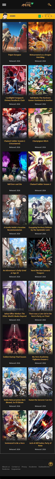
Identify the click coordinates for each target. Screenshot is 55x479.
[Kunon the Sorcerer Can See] (40, 382)
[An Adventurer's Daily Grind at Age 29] (14, 253)
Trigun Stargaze (14, 55)
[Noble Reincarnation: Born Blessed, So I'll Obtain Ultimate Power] (14, 382)
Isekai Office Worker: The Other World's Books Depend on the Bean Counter (15, 316)
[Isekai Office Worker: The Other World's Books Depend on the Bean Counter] (14, 296)
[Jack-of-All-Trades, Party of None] (40, 425)
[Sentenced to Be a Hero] (14, 425)
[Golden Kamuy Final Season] (14, 339)
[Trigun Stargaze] (14, 37)
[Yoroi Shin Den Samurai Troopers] (40, 253)
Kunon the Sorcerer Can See (40, 400)
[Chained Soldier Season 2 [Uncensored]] (14, 123)
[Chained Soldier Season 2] (40, 166)
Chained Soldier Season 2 (40, 184)
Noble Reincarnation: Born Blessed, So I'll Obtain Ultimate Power (14, 402)
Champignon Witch (40, 141)
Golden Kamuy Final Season (14, 357)
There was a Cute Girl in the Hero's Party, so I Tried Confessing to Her (40, 316)
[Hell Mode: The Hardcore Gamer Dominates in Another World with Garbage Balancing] (40, 80)
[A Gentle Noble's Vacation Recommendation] (14, 210)
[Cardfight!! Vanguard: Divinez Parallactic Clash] (14, 80)
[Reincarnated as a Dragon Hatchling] (40, 37)
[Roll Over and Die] (14, 166)
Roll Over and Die (14, 184)
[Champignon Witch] (40, 123)
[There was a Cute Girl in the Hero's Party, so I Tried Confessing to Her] (40, 296)
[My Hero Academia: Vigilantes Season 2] (40, 339)
